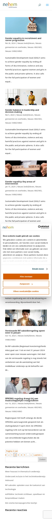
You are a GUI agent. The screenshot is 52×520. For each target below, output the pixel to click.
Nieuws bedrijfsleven (25, 43)
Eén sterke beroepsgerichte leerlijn (21, 503)
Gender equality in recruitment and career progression (23, 39)
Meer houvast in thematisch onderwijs (22, 471)
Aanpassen (25, 284)
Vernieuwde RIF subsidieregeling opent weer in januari (25, 331)
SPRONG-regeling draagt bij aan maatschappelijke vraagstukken (21, 399)
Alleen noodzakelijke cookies (26, 291)
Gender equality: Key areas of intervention (20, 182)
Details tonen (38, 269)
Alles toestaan (26, 276)
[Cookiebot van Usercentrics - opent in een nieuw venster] (38, 227)
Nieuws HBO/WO (35, 47)
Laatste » (38, 455)
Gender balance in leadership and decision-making (22, 111)
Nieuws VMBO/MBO (13, 51)
